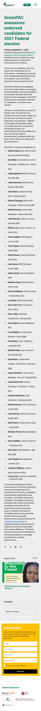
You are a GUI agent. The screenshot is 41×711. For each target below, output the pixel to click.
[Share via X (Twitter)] (10, 547)
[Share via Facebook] (5, 547)
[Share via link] (21, 547)
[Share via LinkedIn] (16, 547)
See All (35, 558)
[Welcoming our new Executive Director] (20, 572)
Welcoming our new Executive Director (17, 587)
